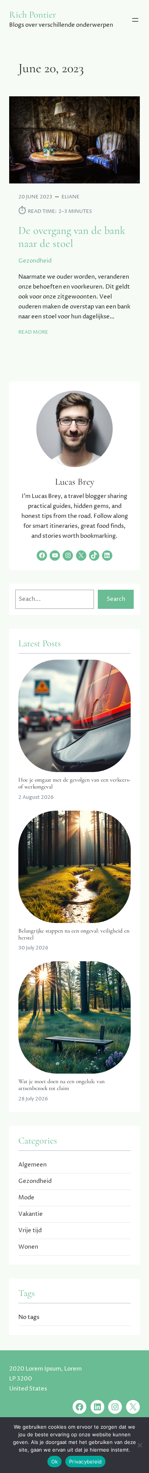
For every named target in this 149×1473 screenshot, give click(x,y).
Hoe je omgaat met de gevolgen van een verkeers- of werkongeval (74, 783)
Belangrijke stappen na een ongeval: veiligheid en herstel (74, 934)
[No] (139, 1445)
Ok (54, 1461)
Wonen (28, 1247)
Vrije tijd (30, 1230)
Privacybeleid (85, 1461)
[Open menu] (135, 19)
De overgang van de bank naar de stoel (71, 237)
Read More (33, 332)
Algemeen (32, 1165)
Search (116, 599)
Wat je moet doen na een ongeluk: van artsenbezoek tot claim (61, 1085)
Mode (26, 1198)
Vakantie (30, 1214)
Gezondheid (35, 261)
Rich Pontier (32, 14)
